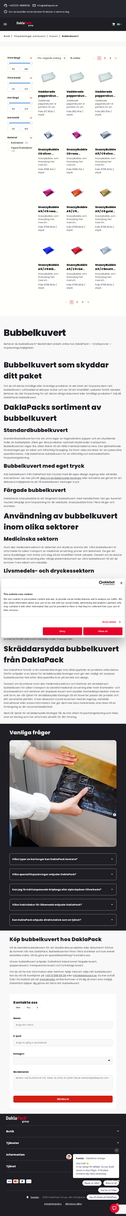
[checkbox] (19, 142)
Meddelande (21, 1071)
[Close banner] (121, 583)
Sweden (35, 1197)
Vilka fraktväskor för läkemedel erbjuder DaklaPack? (47, 904)
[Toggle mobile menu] (5, 24)
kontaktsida (47, 979)
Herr (18, 1007)
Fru (28, 1007)
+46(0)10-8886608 (19, 5)
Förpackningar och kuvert (31, 36)
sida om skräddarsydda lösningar (61, 478)
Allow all (102, 631)
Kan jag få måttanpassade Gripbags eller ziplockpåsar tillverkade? (56, 889)
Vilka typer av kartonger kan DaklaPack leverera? (44, 859)
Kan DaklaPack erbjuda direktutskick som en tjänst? (46, 920)
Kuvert (54, 36)
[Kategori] (63, 1060)
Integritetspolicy (53, 1204)
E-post (17, 1036)
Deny (62, 631)
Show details (109, 622)
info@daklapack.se (47, 5)
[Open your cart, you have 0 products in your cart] (113, 24)
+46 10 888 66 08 (55, 975)
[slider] (8, 63)
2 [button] (104, 58)
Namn (17, 1018)
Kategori (18, 1053)
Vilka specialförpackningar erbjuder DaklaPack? (44, 874)
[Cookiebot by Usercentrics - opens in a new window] (101, 583)
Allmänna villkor (73, 1204)
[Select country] (119, 24)
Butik (8, 36)
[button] (19, 58)
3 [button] (110, 58)
